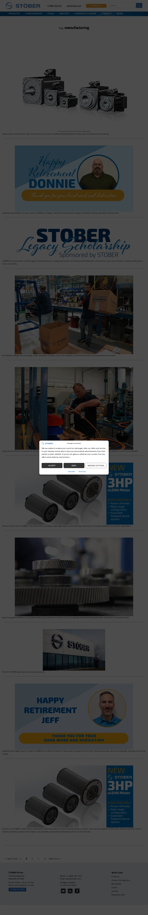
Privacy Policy (71, 471)
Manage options (96, 465)
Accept (52, 465)
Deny (74, 465)
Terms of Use (82, 471)
